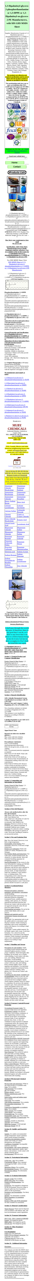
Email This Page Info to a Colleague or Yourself (17, 150)
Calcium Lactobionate (9, 507)
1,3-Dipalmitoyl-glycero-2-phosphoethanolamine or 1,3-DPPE (17, 400)
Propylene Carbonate (8, 548)
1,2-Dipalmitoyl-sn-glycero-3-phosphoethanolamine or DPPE (15, 395)
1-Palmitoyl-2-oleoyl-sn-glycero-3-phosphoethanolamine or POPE (17, 417)
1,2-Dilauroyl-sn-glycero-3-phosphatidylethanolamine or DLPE (17, 379)
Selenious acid (10, 552)
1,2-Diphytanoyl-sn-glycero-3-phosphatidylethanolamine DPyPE (16, 406)
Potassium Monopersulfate (22, 548)
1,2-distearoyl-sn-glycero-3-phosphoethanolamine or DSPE (15, 411)
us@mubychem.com (20, 450)
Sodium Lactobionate (21, 560)
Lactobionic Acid (23, 524)
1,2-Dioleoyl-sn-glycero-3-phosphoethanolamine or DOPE (15, 389)
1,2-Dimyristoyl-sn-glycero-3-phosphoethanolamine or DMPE (16, 384)
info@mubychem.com (19, 443)
